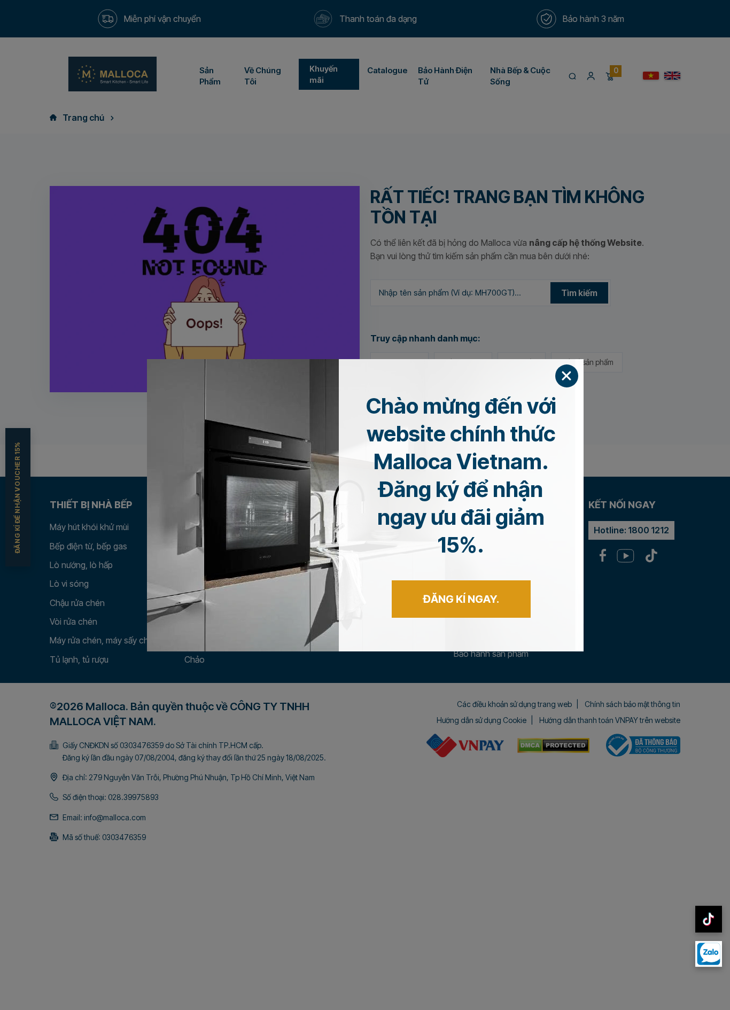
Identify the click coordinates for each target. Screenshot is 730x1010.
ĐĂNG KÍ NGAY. (461, 599)
